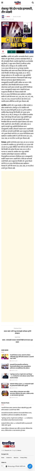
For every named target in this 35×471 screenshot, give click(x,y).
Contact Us (9, 457)
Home (2, 457)
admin (8, 17)
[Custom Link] (30, 466)
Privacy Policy (23, 457)
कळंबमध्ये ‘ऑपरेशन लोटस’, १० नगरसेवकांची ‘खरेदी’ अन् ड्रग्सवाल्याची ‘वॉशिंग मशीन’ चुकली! (22, 385)
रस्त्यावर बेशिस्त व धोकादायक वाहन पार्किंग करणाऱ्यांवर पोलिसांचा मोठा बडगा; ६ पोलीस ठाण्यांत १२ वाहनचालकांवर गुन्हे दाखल (22, 393)
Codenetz (19, 450)
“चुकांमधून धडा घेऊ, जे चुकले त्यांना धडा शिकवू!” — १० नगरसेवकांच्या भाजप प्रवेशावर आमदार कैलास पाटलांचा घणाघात (22, 376)
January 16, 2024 (17, 17)
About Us (16, 457)
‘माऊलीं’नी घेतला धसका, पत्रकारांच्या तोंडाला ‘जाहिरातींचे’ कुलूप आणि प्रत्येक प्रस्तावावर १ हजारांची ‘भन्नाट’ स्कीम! (22, 357)
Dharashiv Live (8, 450)
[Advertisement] (17, 246)
